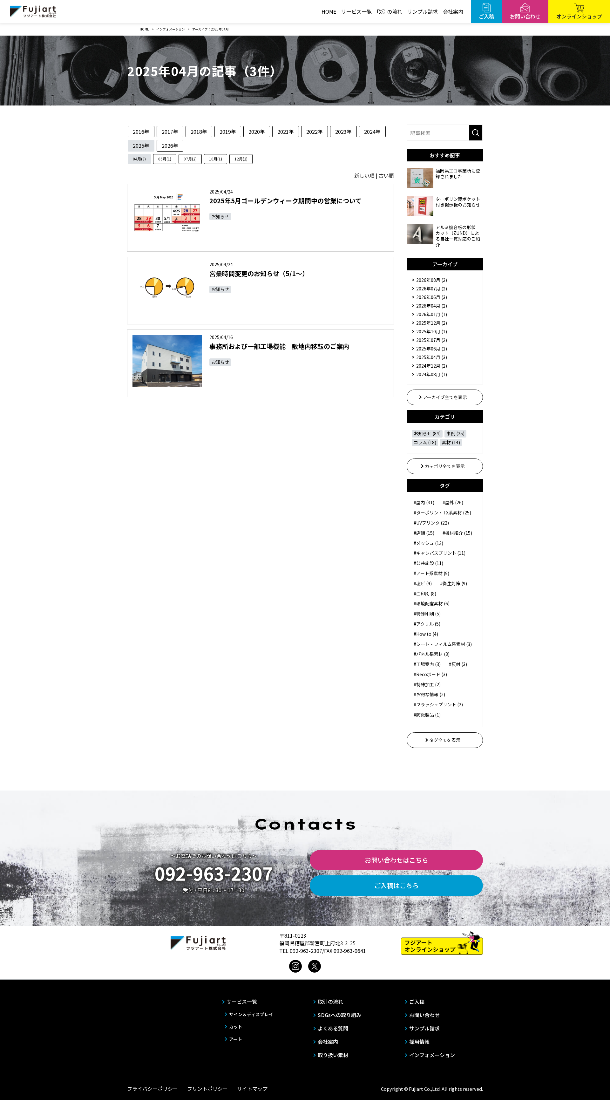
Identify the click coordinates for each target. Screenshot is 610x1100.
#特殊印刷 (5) (427, 613)
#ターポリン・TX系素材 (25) (442, 512)
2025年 (141, 145)
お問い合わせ (424, 1015)
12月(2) (240, 158)
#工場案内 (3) (427, 664)
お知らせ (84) (427, 433)
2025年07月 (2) (431, 340)
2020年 (256, 131)
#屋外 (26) (453, 502)
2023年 (343, 131)
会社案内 (453, 11)
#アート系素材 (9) (431, 573)
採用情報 (419, 1041)
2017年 (170, 131)
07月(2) (190, 158)
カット (235, 1026)
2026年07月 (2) (431, 288)
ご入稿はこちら (396, 885)
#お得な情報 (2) (429, 694)
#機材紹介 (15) (457, 533)
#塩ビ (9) (423, 583)
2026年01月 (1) (431, 314)
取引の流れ (389, 11)
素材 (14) (451, 442)
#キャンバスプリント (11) (439, 553)
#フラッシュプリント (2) (438, 704)
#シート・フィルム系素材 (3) (443, 644)
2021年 (285, 131)
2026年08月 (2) (431, 280)
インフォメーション (432, 1055)
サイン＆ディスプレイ (251, 1014)
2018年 (199, 131)
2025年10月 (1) (431, 331)
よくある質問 (333, 1028)
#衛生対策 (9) (453, 583)
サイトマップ (252, 1088)
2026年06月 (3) (431, 297)
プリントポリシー (207, 1088)
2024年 (372, 131)
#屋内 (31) (424, 502)
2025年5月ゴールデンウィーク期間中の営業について (285, 200)
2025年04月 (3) (431, 357)
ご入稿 (416, 1001)
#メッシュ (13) (428, 543)
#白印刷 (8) (425, 593)
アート (235, 1039)
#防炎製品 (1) (427, 714)
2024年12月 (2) (431, 366)
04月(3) (139, 158)
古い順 (386, 175)
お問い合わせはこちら (396, 860)
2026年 (170, 145)
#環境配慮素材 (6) (432, 603)
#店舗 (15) (424, 533)
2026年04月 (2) (431, 305)
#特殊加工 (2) (427, 684)
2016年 (141, 131)
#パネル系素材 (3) (432, 654)
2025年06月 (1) (431, 348)
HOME (329, 11)
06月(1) (164, 158)
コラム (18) (425, 442)
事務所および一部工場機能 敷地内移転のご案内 (279, 346)
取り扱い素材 (333, 1055)
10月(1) (215, 158)
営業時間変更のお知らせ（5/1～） (258, 273)
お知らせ (220, 216)
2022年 (314, 131)
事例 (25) (455, 433)
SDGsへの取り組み (339, 1015)
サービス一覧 (356, 11)
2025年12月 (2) (431, 323)
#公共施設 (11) (428, 563)
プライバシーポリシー (152, 1088)
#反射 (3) (458, 664)
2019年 (228, 131)
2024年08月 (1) (431, 374)
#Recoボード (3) (430, 674)
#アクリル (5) (427, 624)
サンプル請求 (422, 11)
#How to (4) (426, 634)
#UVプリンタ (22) (431, 522)
